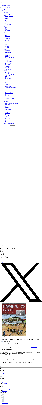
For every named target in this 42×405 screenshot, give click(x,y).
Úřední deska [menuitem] (7, 39)
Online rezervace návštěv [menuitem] (8, 84)
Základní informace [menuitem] (7, 33)
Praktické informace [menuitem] (7, 36)
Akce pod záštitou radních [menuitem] (8, 61)
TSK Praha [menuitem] (6, 117)
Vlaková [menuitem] (6, 17)
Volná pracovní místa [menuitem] (8, 100)
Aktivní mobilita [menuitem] (7, 20)
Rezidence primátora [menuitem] (8, 52)
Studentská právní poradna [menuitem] (8, 104)
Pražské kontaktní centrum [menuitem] (8, 108)
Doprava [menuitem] (5, 15)
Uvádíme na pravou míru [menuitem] (8, 45)
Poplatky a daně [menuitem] (7, 77)
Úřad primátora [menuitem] (7, 51)
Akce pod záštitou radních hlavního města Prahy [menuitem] (11, 103)
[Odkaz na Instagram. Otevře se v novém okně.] (3, 397)
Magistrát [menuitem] (5, 37)
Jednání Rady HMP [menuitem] (7, 55)
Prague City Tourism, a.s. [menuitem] (8, 120)
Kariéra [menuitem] (6, 44)
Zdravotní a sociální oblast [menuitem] (8, 31)
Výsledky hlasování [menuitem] (7, 67)
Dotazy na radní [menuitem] (7, 115)
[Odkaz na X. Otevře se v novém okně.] (3, 399)
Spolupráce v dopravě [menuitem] (8, 23)
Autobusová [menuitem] (6, 18)
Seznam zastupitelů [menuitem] (7, 64)
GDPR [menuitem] (6, 41)
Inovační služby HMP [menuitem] (8, 92)
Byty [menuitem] (6, 90)
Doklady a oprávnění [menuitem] (8, 73)
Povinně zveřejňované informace (6, 5)
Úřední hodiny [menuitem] (7, 107)
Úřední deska (3, 382)
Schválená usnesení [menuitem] (7, 66)
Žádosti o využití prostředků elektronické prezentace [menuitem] (12, 99)
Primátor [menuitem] (5, 49)
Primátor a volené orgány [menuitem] (7, 112)
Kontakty (3, 373)
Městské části (3, 390)
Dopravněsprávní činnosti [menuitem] (7, 101)
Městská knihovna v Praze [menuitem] (8, 121)
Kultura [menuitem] (6, 35)
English (3, 8)
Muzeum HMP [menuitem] (7, 122)
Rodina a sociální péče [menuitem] (8, 78)
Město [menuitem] (4, 32)
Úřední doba (3, 381)
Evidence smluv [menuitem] (7, 47)
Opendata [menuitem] (6, 48)
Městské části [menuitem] (5, 70)
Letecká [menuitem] (6, 21)
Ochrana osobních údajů (5, 403)
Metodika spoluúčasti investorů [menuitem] (9, 14)
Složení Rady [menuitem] (7, 56)
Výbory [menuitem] (6, 65)
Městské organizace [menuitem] (7, 43)
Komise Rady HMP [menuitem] (7, 60)
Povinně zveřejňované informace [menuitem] (9, 40)
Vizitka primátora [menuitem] (7, 50)
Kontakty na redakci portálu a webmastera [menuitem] (9, 123)
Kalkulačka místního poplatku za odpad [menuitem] (10, 87)
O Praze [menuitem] (3, 11)
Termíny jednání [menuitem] (7, 58)
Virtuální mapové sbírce (34, 347)
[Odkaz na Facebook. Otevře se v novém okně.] (3, 395)
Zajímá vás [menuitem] (5, 89)
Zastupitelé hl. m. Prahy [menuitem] (8, 114)
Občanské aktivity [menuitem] (7, 75)
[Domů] (2, 245)
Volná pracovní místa (4, 383)
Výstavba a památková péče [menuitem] (9, 80)
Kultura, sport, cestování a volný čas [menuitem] (10, 74)
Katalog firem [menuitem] (7, 88)
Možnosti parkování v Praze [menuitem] (9, 93)
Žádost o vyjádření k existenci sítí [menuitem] (9, 98)
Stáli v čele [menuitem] (6, 53)
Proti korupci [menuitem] (7, 46)
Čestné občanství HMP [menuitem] (8, 69)
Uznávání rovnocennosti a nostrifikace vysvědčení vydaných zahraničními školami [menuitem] (16, 96)
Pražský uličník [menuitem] (7, 94)
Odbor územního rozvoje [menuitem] (8, 13)
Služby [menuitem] (6, 27)
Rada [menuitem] (4, 54)
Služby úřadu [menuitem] (5, 71)
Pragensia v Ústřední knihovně (6, 246)
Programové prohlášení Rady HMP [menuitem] (9, 57)
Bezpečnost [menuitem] (6, 29)
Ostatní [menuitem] (6, 76)
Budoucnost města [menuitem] (6, 12)
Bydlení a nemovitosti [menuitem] (8, 72)
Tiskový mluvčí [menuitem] (7, 110)
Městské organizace (4, 391)
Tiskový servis (4, 374)
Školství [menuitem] (6, 28)
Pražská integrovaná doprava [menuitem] (9, 16)
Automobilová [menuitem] (7, 19)
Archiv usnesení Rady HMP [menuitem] (9, 59)
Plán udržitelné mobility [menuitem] (8, 24)
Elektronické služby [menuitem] (6, 83)
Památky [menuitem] (6, 34)
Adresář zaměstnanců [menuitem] (8, 86)
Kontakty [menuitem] (3, 105)
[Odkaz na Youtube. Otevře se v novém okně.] (3, 401)
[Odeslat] (12, 125)
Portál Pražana (8, 7)
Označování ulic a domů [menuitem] (8, 97)
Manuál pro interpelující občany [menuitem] (9, 68)
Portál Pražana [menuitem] (7, 85)
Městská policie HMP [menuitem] (8, 118)
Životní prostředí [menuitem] (7, 30)
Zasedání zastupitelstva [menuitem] (8, 63)
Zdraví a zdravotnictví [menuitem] (8, 81)
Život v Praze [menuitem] (5, 26)
